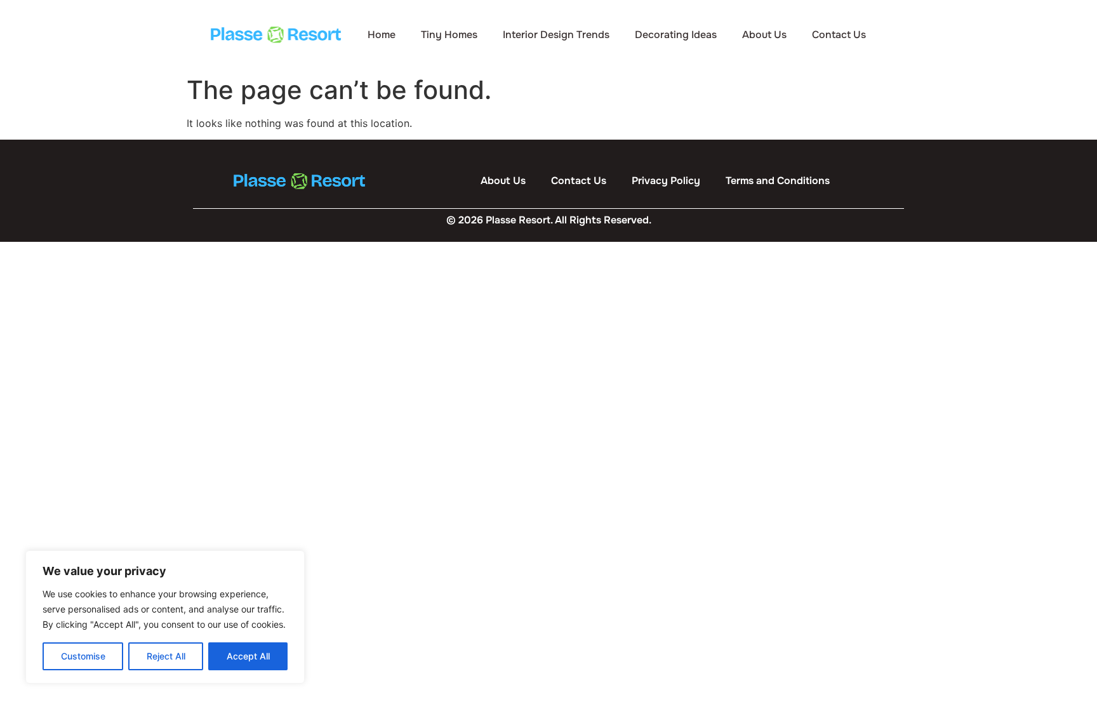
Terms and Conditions (778, 180)
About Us (764, 34)
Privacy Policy (666, 180)
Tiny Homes (449, 34)
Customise (83, 656)
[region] (165, 617)
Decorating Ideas (676, 34)
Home (382, 34)
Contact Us (839, 34)
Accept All (248, 656)
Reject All (166, 656)
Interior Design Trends (556, 34)
